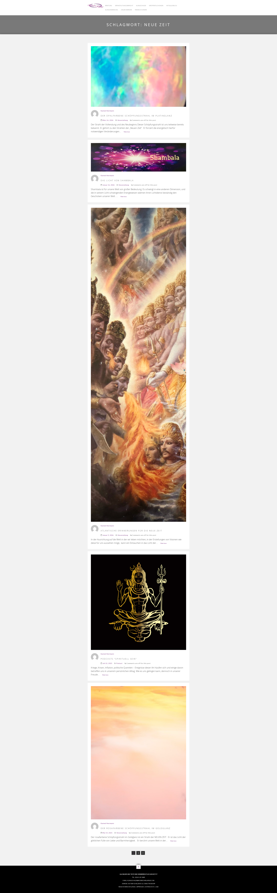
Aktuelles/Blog (171, 6)
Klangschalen (141, 6)
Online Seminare (126, 10)
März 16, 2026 (108, 120)
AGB (157, 887)
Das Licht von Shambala (117, 180)
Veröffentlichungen (156, 6)
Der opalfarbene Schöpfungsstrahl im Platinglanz (137, 115)
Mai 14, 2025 (107, 833)
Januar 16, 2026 (109, 185)
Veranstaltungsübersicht (124, 6)
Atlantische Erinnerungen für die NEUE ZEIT (132, 530)
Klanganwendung (111, 10)
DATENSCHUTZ (149, 887)
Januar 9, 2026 (108, 535)
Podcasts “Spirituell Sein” (119, 658)
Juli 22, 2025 (107, 663)
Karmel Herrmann (107, 111)
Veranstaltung (123, 120)
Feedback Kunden (141, 10)
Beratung (108, 6)
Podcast (119, 663)
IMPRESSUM (140, 887)
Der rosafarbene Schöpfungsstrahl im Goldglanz (136, 828)
